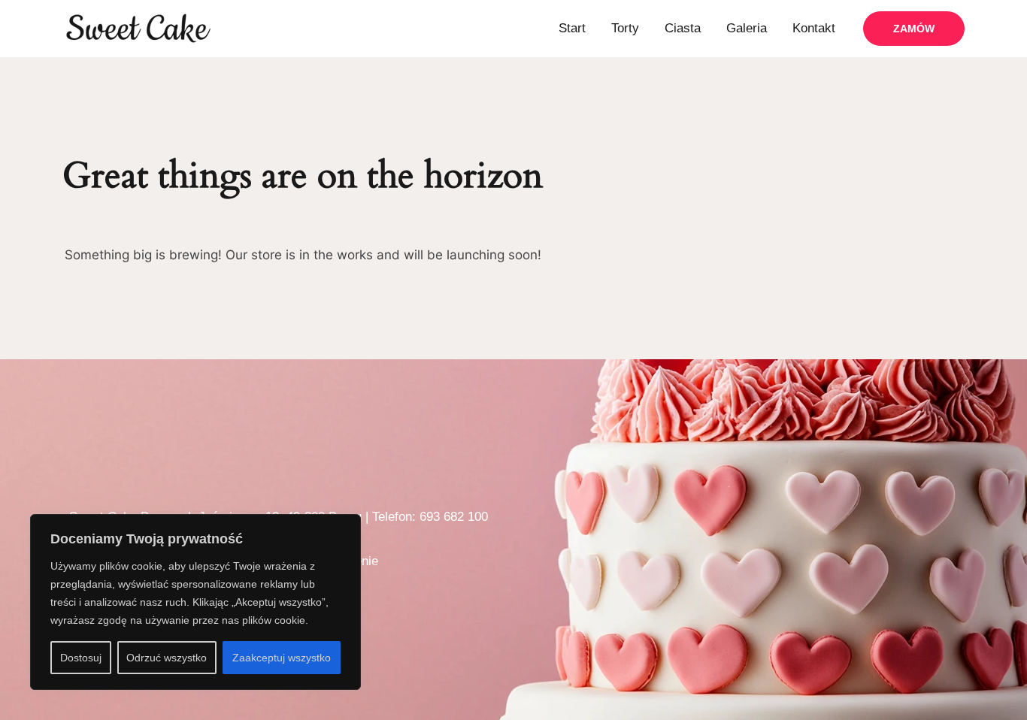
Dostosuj (80, 658)
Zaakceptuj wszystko (281, 658)
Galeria (746, 28)
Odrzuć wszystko (166, 658)
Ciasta (683, 28)
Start (572, 28)
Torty (625, 28)
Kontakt (813, 28)
